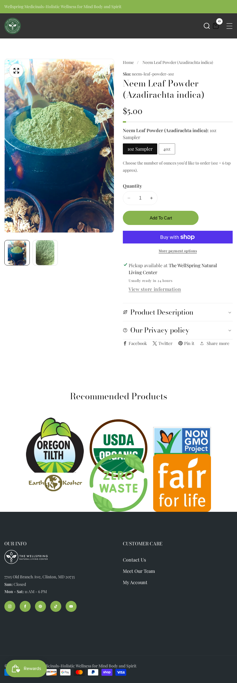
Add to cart (161, 217)
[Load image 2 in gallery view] (45, 252)
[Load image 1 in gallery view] (17, 252)
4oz (167, 149)
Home (128, 62)
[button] (206, 26)
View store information (155, 289)
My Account (135, 582)
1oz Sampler (140, 149)
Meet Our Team (139, 571)
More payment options (178, 250)
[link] (55, 482)
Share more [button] (218, 343)
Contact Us (134, 560)
